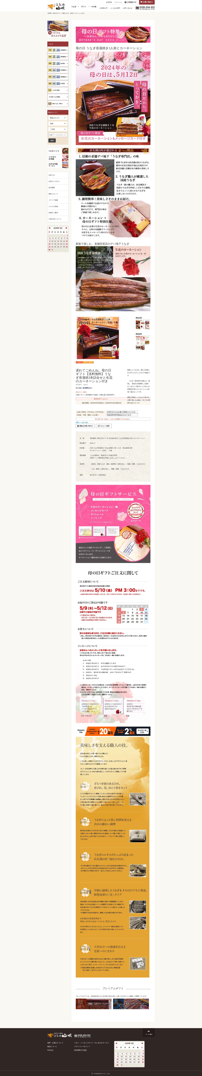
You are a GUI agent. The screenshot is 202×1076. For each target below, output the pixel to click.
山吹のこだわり (54, 181)
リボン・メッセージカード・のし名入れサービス (91, 1043)
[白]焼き (62, 63)
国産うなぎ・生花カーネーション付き (73, 13)
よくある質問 (115, 8)
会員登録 (109, 2)
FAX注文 (50, 1050)
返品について (52, 1046)
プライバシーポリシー (82, 1046)
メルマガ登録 (53, 206)
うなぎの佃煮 (56, 90)
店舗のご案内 (53, 212)
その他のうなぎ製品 (54, 97)
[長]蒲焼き (63, 56)
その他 (93, 6)
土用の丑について (55, 219)
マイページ (118, 2)
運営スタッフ (53, 194)
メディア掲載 (53, 200)
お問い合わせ (127, 8)
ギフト (83, 6)
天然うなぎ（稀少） (57, 103)
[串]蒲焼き (63, 50)
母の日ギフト (57, 13)
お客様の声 (104, 8)
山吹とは (52, 175)
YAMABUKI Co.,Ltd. (102, 1073)
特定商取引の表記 (80, 1050)
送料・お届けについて (55, 1043)
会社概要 (52, 187)
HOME (49, 13)
